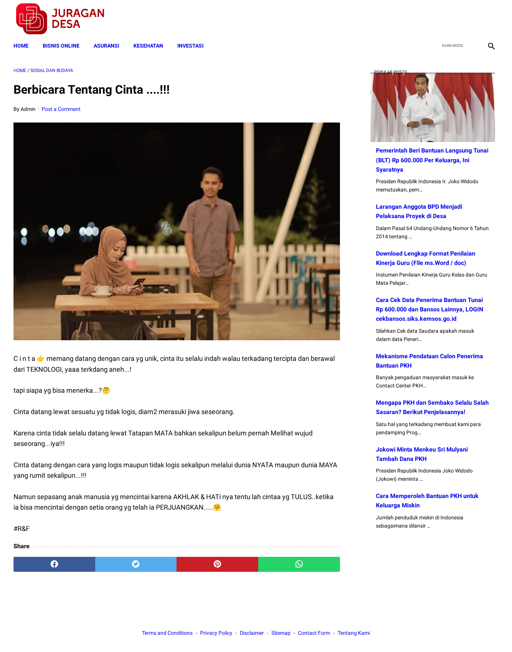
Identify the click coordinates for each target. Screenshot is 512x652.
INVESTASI (190, 46)
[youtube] (473, 19)
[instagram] (490, 19)
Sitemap (280, 633)
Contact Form (314, 633)
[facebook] (438, 19)
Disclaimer (252, 633)
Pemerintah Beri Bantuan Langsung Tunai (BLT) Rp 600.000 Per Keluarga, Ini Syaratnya (432, 160)
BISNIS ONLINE (61, 46)
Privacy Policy (216, 633)
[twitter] (455, 19)
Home (20, 46)
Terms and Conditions (167, 633)
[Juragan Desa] (65, 19)
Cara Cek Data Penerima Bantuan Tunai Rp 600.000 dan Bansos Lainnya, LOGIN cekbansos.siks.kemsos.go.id (429, 309)
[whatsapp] (299, 564)
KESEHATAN (148, 46)
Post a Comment (61, 109)
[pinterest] (217, 564)
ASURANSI (106, 46)
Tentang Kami (354, 633)
